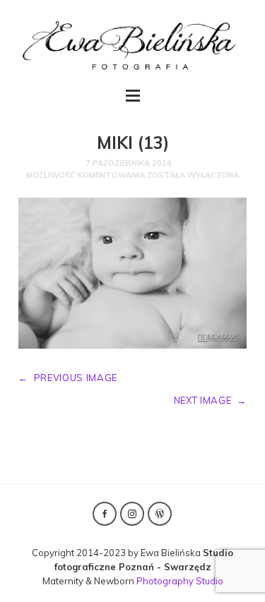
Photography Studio (179, 580)
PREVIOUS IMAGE (67, 377)
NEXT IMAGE (210, 400)
